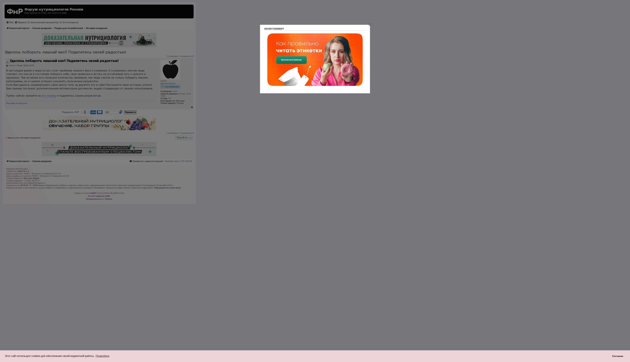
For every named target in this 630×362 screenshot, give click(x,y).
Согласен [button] (617, 356)
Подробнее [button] (102, 356)
